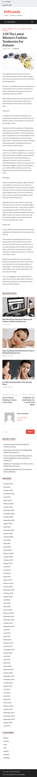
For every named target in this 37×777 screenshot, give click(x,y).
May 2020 (6, 543)
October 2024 (8, 490)
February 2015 (8, 706)
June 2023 (7, 497)
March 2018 (7, 610)
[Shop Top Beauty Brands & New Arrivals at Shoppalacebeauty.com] (18, 339)
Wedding (5, 30)
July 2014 (6, 726)
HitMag (22, 774)
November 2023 (9, 494)
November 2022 (9, 513)
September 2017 (9, 626)
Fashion (10, 29)
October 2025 (8, 484)
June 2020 (7, 540)
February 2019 (8, 583)
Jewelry (23, 29)
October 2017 (8, 623)
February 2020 (8, 553)
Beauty (4, 29)
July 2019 (6, 567)
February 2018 (8, 613)
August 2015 (7, 686)
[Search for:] (18, 432)
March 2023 (7, 500)
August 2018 (7, 596)
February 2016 (8, 669)
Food (15, 29)
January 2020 (8, 557)
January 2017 (8, 646)
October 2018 (8, 593)
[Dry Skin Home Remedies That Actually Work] (18, 370)
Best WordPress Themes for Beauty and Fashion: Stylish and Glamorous (17, 320)
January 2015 (8, 709)
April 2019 (7, 576)
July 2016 (6, 656)
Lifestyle (29, 29)
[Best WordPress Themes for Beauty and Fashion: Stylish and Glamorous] (18, 307)
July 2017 (6, 630)
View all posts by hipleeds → (22, 419)
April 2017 (7, 636)
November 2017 (9, 620)
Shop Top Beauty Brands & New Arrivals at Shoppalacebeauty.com (18, 352)
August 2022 (7, 523)
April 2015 (7, 699)
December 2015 (8, 676)
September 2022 (9, 520)
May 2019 (6, 573)
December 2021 (8, 530)
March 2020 (7, 550)
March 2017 (7, 640)
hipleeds (16, 48)
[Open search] (32, 22)
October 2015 (8, 683)
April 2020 (7, 547)
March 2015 (7, 703)
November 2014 (9, 716)
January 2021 (8, 533)
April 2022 (7, 527)
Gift (19, 29)
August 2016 (7, 653)
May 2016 (6, 659)
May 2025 (6, 487)
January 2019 (8, 586)
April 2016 (7, 663)
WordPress (13, 774)
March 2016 (7, 666)
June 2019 (7, 570)
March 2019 (7, 580)
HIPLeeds (12, 11)
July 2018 (6, 600)
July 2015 (6, 689)
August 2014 (7, 722)
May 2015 (6, 696)
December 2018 (8, 590)
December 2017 (8, 616)
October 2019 (8, 560)
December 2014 (8, 712)
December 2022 (8, 510)
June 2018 (7, 603)
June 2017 (7, 633)
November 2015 (9, 679)
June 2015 (7, 693)
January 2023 (8, 507)
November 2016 (9, 649)
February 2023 (8, 504)
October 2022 (8, 517)
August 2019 (7, 563)
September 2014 (9, 719)
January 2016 (8, 673)
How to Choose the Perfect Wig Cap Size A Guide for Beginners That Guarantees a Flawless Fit (17, 458)
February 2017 (8, 643)
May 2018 (6, 606)
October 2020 (8, 537)
